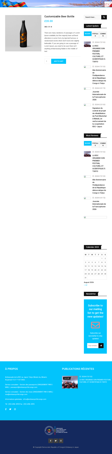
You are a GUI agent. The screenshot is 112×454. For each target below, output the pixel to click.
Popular (95, 35)
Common (103, 35)
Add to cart (58, 61)
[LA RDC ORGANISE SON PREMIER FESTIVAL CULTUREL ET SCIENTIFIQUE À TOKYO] (87, 44)
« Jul (85, 285)
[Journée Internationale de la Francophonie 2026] (87, 90)
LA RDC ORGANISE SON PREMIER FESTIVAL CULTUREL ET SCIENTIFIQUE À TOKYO (98, 54)
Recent (88, 34)
